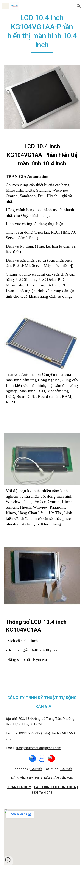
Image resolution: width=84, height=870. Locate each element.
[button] (5, 6)
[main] (42, 33)
